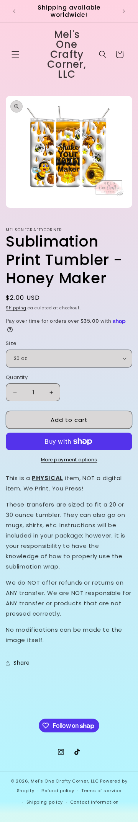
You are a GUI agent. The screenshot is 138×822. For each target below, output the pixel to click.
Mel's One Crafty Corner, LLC (65, 781)
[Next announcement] (123, 11)
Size (11, 343)
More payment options (69, 459)
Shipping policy (44, 802)
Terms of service (101, 791)
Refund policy (57, 791)
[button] (15, 54)
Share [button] (21, 663)
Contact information (94, 802)
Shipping (16, 308)
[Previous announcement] (14, 11)
